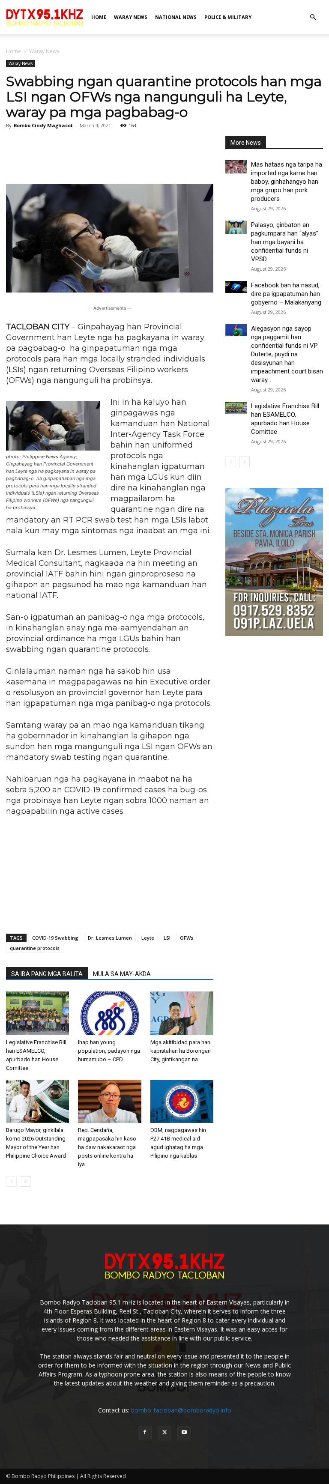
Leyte (147, 938)
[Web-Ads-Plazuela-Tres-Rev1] (274, 634)
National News (176, 17)
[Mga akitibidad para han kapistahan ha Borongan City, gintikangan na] (181, 1013)
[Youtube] (184, 1432)
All (280, 143)
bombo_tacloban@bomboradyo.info (181, 1410)
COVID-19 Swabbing (55, 938)
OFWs (186, 938)
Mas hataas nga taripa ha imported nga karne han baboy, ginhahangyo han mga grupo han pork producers (286, 182)
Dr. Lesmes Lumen (110, 938)
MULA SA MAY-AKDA (122, 973)
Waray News (130, 17)
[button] (312, 17)
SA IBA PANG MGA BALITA (47, 973)
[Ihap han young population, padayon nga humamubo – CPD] (109, 1013)
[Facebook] (145, 1432)
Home (13, 51)
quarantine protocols (35, 948)
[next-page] (25, 1181)
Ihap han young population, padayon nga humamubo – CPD (109, 1051)
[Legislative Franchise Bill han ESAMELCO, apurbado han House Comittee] (37, 1013)
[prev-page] (11, 1181)
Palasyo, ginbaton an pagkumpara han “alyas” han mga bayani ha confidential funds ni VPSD (284, 242)
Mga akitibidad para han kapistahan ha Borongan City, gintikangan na (180, 1051)
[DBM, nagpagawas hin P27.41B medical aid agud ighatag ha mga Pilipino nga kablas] (181, 1101)
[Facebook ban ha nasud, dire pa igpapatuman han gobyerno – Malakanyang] (236, 287)
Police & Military (227, 17)
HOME (98, 17)
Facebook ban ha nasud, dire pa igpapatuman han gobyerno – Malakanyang (286, 293)
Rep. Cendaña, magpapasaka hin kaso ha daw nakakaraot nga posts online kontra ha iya (107, 1147)
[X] (164, 1432)
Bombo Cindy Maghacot (43, 125)
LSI (167, 938)
